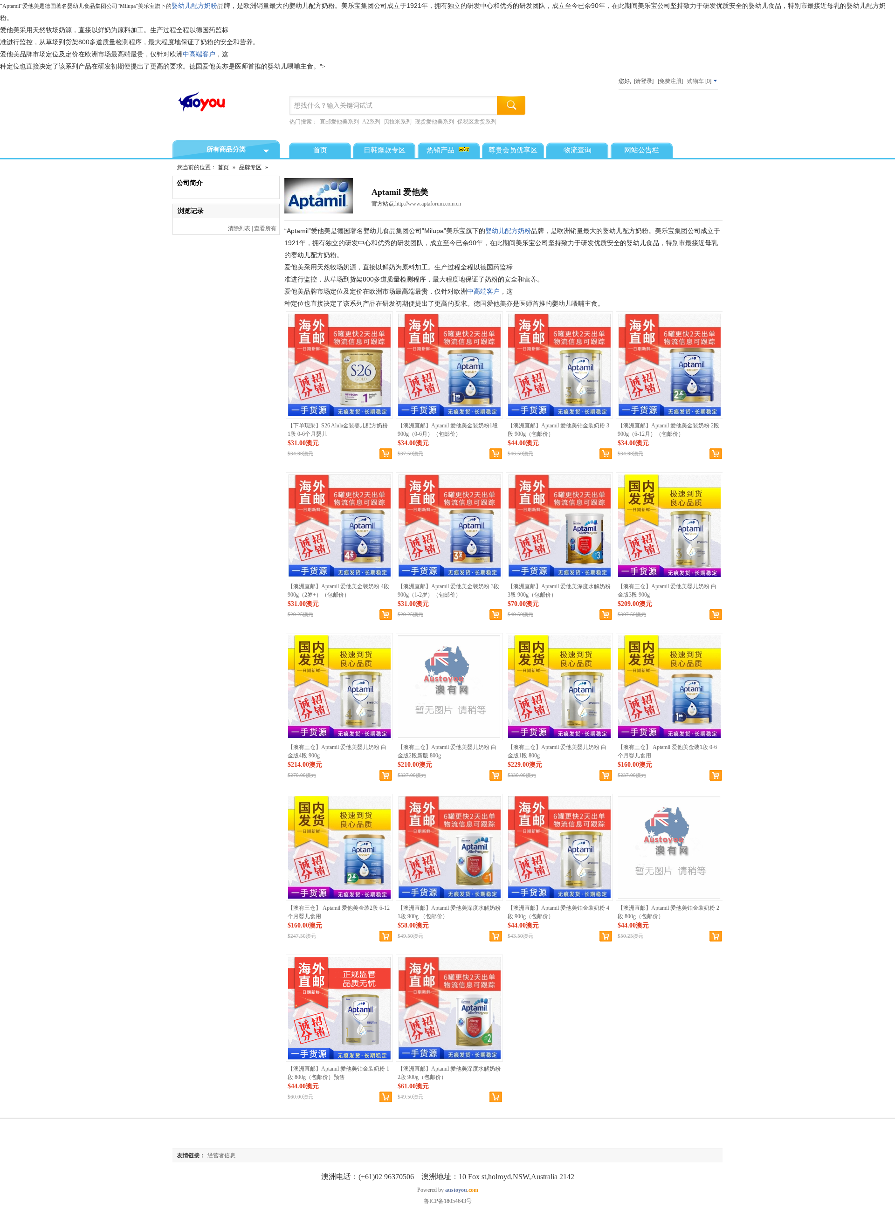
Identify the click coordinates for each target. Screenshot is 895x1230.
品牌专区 (250, 167)
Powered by (447, 1190)
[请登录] (644, 81)
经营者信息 (221, 1155)
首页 (223, 167)
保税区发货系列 (476, 121)
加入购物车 (715, 615)
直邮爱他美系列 (339, 121)
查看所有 (265, 228)
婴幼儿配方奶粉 (194, 5)
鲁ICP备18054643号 (448, 1201)
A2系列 (371, 121)
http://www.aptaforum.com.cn (428, 203)
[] (700, 81)
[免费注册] (670, 81)
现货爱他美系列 (434, 121)
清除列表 (239, 228)
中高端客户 (199, 54)
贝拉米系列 (398, 121)
